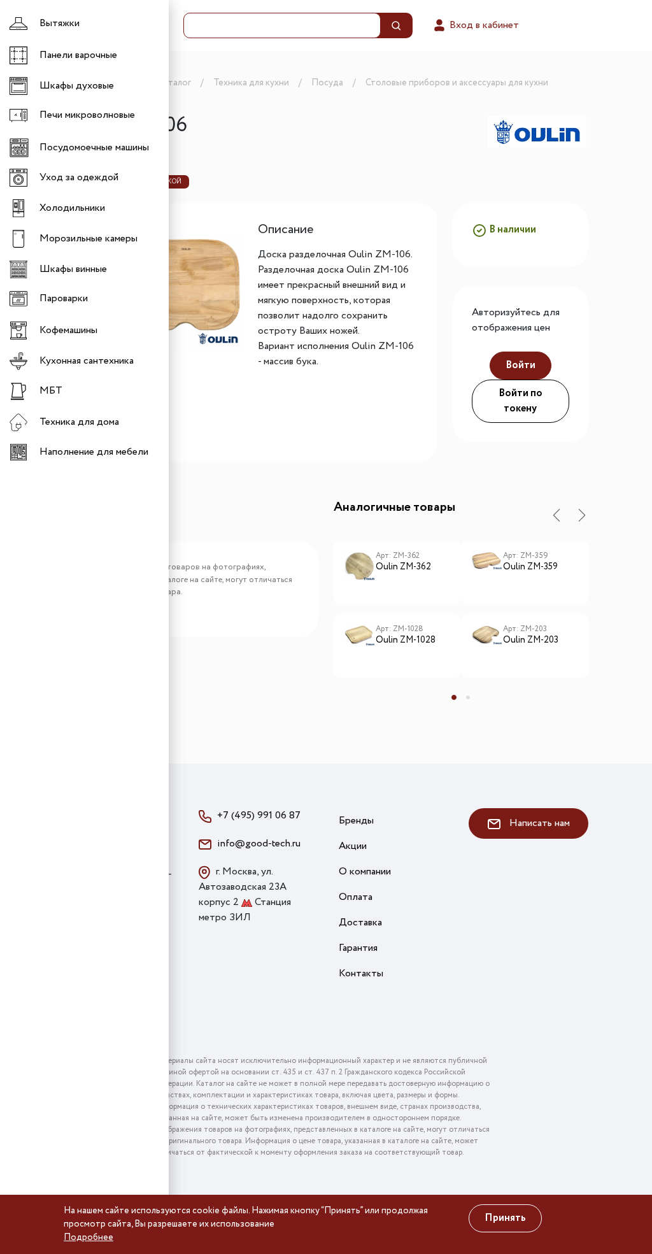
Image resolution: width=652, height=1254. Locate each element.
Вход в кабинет (483, 25)
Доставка (360, 922)
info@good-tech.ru (259, 843)
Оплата (355, 897)
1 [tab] (454, 697)
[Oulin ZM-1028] (359, 645)
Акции (353, 846)
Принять (505, 1218)
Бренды (356, 820)
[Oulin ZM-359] (487, 572)
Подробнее (88, 1237)
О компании (365, 871)
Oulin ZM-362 (403, 567)
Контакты (361, 973)
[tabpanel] (397, 614)
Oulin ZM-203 (530, 640)
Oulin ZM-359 (530, 567)
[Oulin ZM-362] (359, 572)
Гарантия (358, 948)
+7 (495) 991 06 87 (259, 815)
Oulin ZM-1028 (406, 640)
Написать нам (538, 823)
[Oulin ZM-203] (487, 645)
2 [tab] (468, 697)
